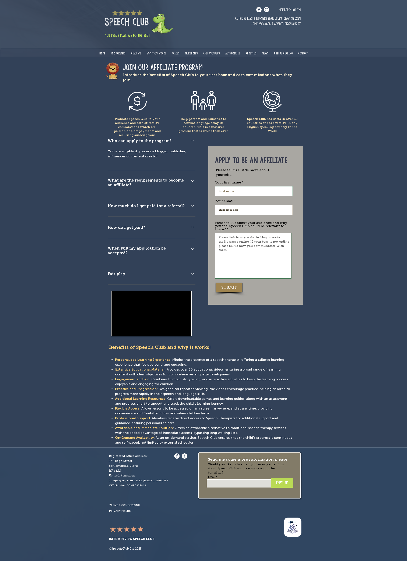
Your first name (228, 182)
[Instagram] (266, 9)
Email (211, 477)
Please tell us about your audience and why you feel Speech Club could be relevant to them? (251, 226)
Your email (224, 201)
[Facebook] (259, 9)
